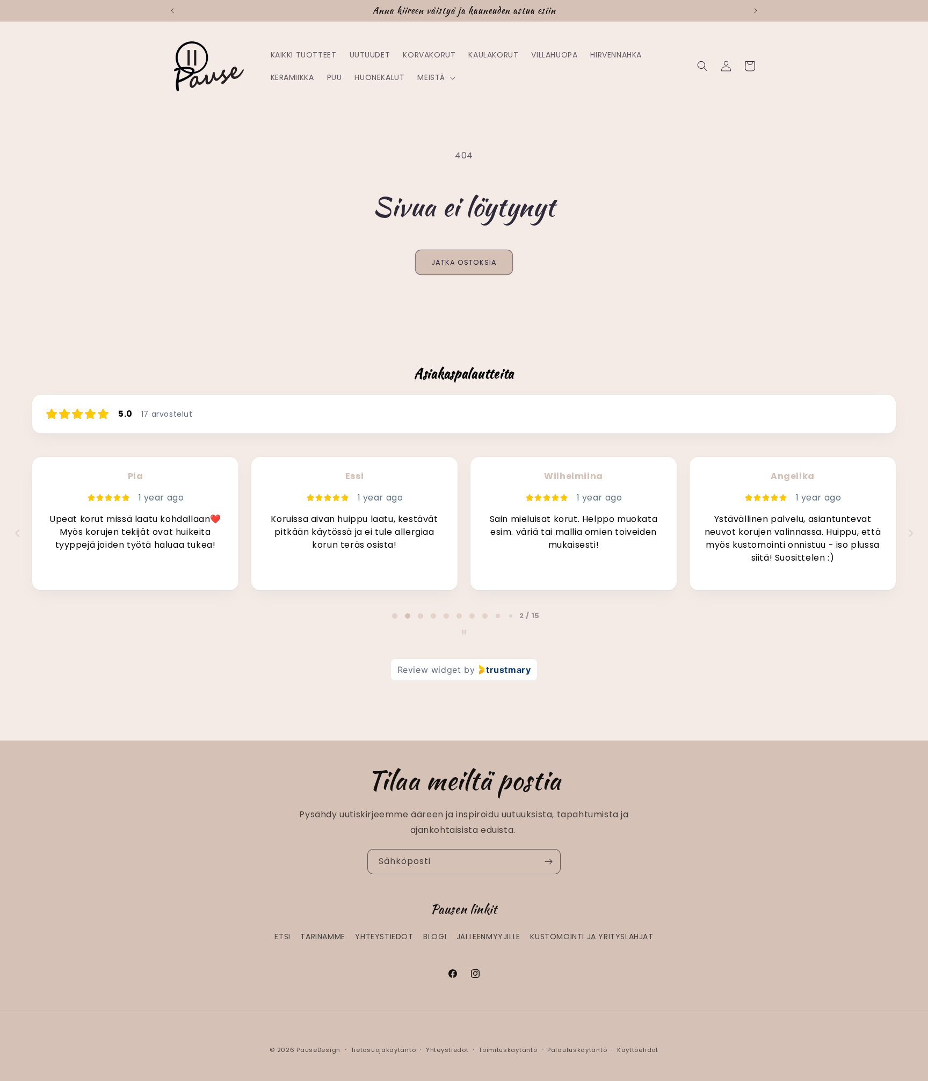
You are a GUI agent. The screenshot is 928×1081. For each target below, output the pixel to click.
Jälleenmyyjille (488, 936)
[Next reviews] (910, 533)
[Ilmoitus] (755, 11)
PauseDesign (318, 1050)
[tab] (394, 616)
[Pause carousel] (464, 632)
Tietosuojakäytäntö (383, 1050)
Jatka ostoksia (464, 262)
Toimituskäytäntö (508, 1050)
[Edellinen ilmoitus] (172, 11)
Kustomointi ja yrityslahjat (591, 936)
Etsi (282, 936)
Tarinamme (322, 936)
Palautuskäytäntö (577, 1050)
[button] (435, 77)
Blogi (434, 936)
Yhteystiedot (384, 936)
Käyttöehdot (637, 1050)
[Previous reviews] (17, 533)
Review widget (429, 669)
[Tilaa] (548, 861)
